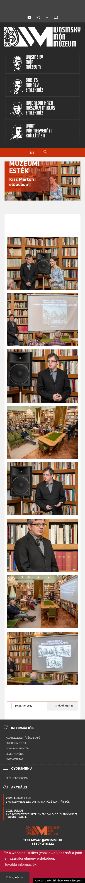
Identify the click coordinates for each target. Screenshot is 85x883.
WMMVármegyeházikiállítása (39, 131)
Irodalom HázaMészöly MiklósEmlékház (40, 108)
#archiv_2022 (23, 705)
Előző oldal (61, 706)
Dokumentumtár (17, 748)
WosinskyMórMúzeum (34, 62)
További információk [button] (20, 864)
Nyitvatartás (14, 759)
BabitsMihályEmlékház (34, 85)
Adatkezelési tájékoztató (23, 737)
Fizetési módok (16, 743)
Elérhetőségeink (17, 778)
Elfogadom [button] (14, 877)
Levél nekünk (15, 754)
